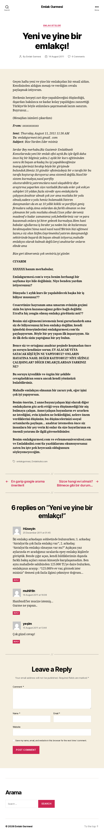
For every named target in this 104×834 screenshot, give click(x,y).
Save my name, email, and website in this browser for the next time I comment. (51, 740)
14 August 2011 (56, 56)
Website (16, 727)
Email (56, 713)
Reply (16, 580)
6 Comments (78, 56)
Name (16, 713)
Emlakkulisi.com (40, 461)
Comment (18, 687)
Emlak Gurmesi (52, 6)
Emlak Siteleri (52, 25)
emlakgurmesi (24, 461)
